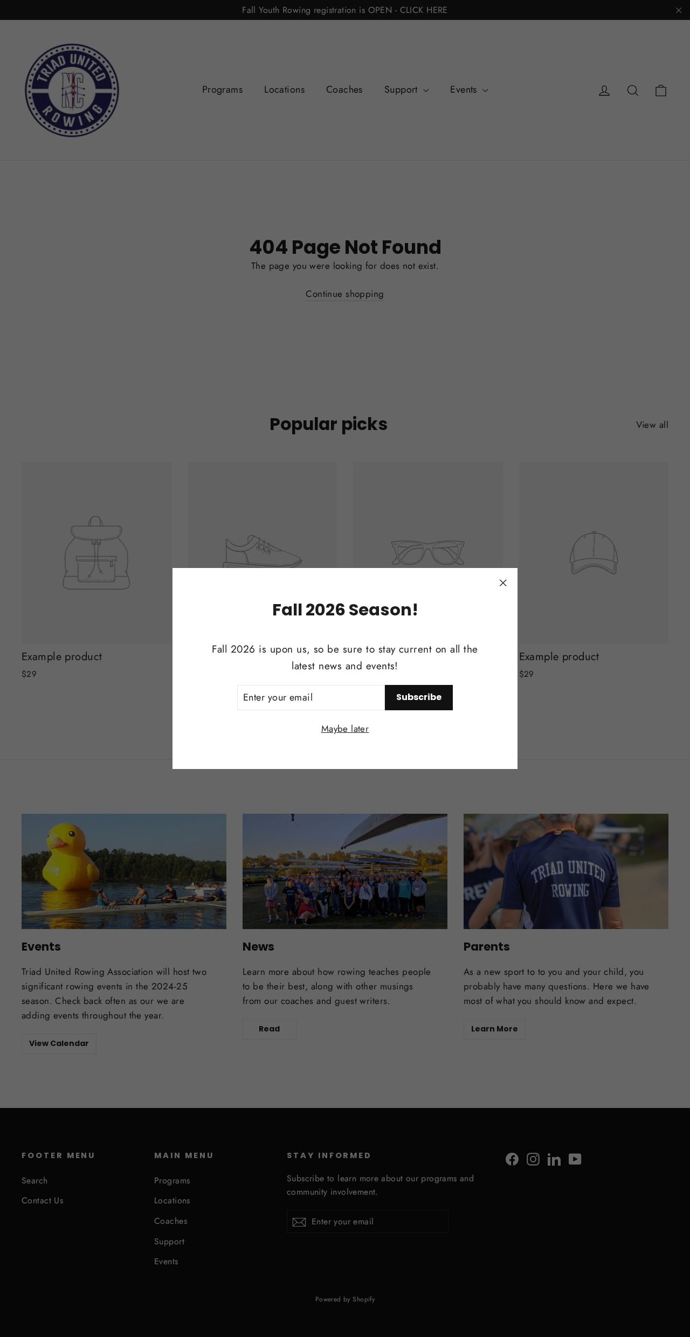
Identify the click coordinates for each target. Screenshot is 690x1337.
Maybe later (345, 728)
